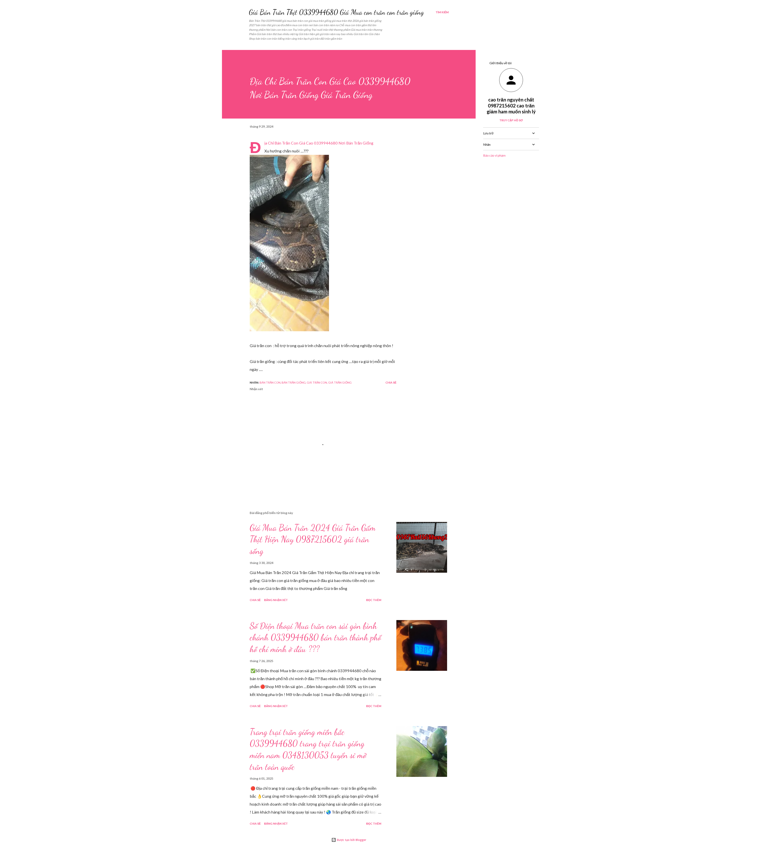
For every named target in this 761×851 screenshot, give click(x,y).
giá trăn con (317, 382)
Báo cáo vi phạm (494, 155)
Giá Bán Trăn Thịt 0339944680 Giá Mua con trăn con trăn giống (336, 12)
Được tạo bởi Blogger (351, 840)
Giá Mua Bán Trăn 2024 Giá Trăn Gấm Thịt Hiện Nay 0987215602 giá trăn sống (313, 539)
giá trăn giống (340, 382)
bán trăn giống (294, 382)
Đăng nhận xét (276, 600)
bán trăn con (270, 382)
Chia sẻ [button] (390, 382)
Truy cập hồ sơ (511, 120)
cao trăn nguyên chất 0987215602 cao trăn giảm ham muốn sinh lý (511, 105)
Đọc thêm (373, 600)
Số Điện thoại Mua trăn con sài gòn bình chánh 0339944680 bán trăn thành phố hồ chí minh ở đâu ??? (315, 637)
